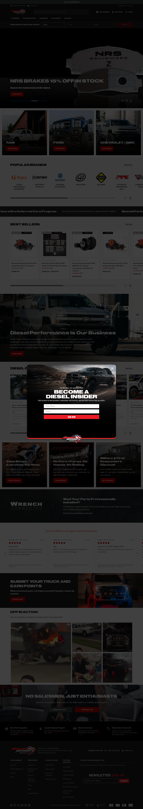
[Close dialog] (112, 368)
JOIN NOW (71, 417)
